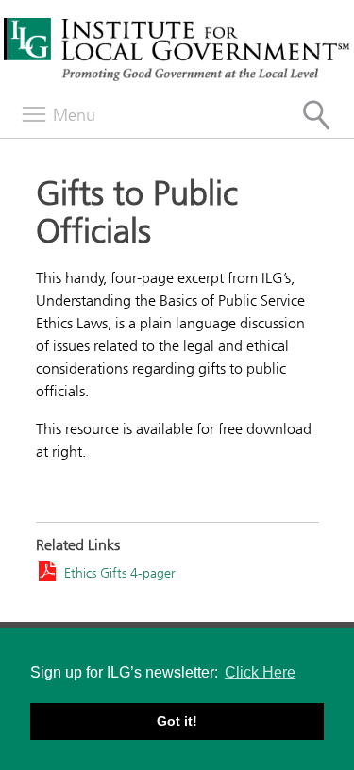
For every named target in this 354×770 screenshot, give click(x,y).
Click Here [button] (260, 672)
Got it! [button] (177, 720)
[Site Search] (316, 115)
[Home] (177, 78)
